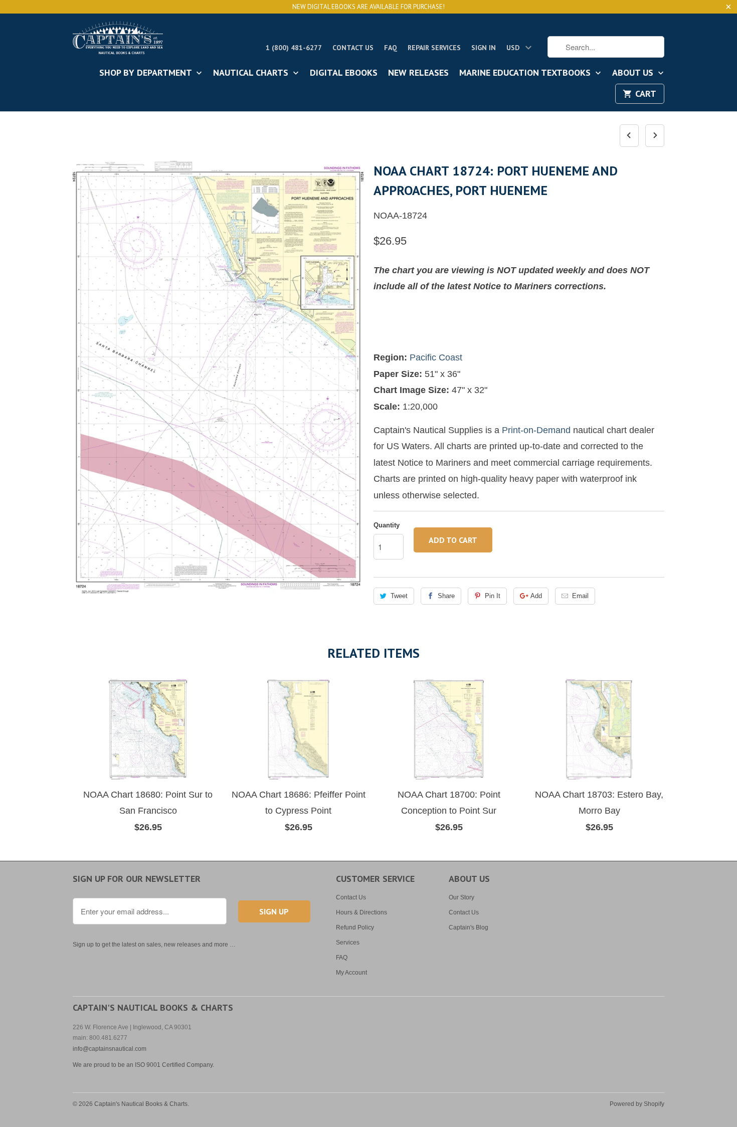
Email (580, 596)
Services (347, 942)
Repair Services (434, 47)
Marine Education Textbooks (526, 73)
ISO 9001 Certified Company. (174, 1064)
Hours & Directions (361, 912)
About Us (634, 73)
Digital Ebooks (344, 73)
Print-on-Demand (536, 430)
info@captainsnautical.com (109, 1048)
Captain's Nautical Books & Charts (141, 1103)
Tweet (399, 596)
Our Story (461, 897)
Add (536, 596)
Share (446, 596)
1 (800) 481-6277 (294, 47)
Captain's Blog (468, 927)
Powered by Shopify (637, 1103)
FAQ (390, 47)
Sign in (483, 47)
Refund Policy (355, 927)
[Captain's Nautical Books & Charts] (118, 40)
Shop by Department (146, 73)
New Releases (418, 73)
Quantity (387, 525)
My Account (351, 972)
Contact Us (353, 47)
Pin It (492, 596)
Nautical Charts (252, 73)
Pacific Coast (436, 357)
